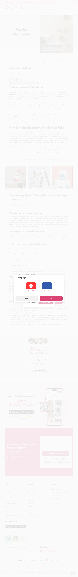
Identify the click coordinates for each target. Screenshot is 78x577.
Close (26, 298)
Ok (51, 298)
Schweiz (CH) (31, 290)
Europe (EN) (47, 290)
